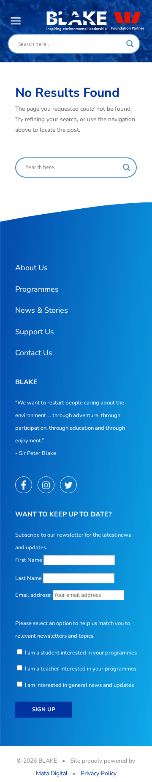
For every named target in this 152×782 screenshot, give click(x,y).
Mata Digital (52, 773)
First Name (28, 560)
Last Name (28, 578)
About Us (31, 268)
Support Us (34, 332)
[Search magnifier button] (130, 44)
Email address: (34, 595)
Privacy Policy (99, 773)
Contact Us (33, 353)
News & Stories (41, 310)
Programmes (37, 289)
